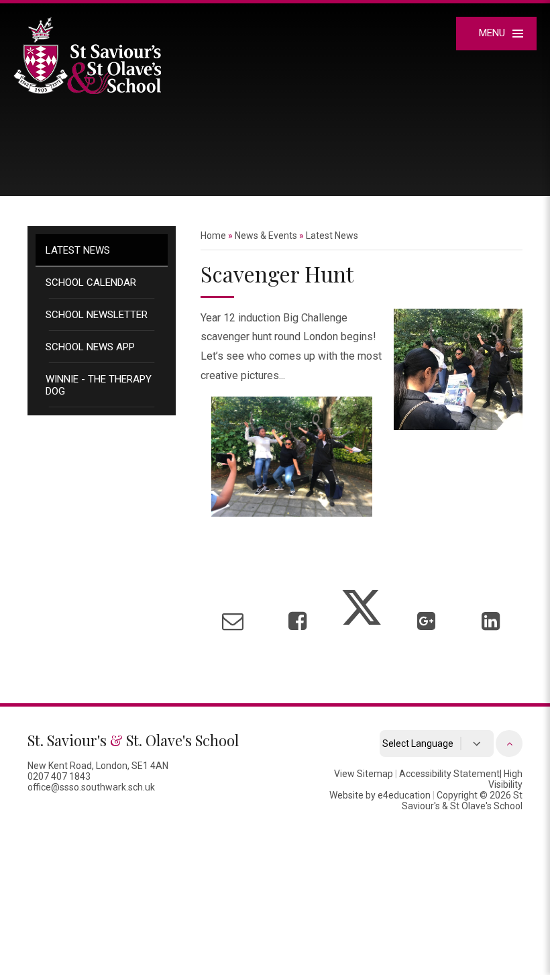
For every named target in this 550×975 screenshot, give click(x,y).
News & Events (266, 235)
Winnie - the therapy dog (99, 385)
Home (213, 235)
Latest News (78, 250)
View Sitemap (363, 773)
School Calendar (91, 282)
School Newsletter (97, 315)
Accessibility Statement (449, 773)
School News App (90, 347)
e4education (404, 795)
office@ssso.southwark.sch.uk (91, 787)
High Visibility (505, 779)
